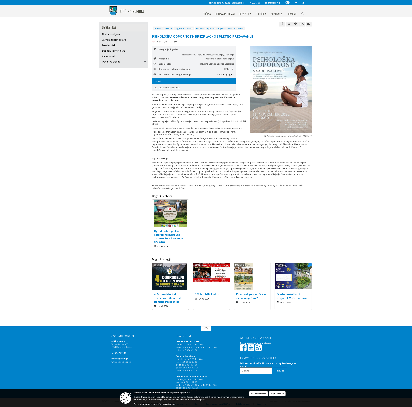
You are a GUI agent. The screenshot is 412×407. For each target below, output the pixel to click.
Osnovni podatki (122, 336)
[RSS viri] (258, 347)
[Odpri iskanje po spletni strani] (302, 13)
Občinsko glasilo (111, 61)
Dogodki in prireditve (184, 28)
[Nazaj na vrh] (206, 328)
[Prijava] (303, 3)
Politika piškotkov (167, 404)
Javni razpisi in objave (114, 39)
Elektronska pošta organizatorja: (175, 74)
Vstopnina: (164, 58)
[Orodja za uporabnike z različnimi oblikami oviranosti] (288, 2)
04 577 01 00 (255, 2)
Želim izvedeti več (258, 393)
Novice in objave (111, 34)
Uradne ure (184, 336)
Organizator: (165, 64)
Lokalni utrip (109, 45)
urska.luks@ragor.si (225, 74)
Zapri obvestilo (277, 393)
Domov (157, 28)
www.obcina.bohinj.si (121, 362)
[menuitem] (207, 11)
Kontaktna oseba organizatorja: (175, 69)
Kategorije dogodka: (169, 49)
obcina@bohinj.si (272, 2)
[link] (282, 24)
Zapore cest (108, 56)
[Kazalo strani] (296, 2)
